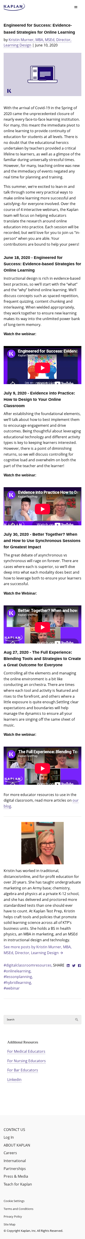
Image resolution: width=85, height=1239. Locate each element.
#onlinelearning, (18, 971)
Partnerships (15, 1168)
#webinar (12, 988)
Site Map (9, 1224)
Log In (9, 1137)
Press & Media (16, 1176)
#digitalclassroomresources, (28, 965)
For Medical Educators (26, 1051)
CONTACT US (14, 1129)
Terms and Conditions (18, 1209)
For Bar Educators (22, 1070)
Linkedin (14, 1079)
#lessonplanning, (18, 976)
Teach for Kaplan (18, 1184)
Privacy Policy (13, 1216)
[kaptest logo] (14, 7)
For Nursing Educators (26, 1060)
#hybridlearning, (18, 982)
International (15, 1160)
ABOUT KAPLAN (17, 1145)
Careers (10, 1152)
